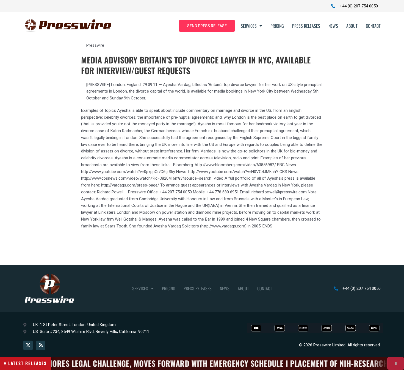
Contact (373, 26)
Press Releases (306, 26)
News (333, 26)
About (352, 26)
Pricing (277, 26)
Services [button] (249, 26)
